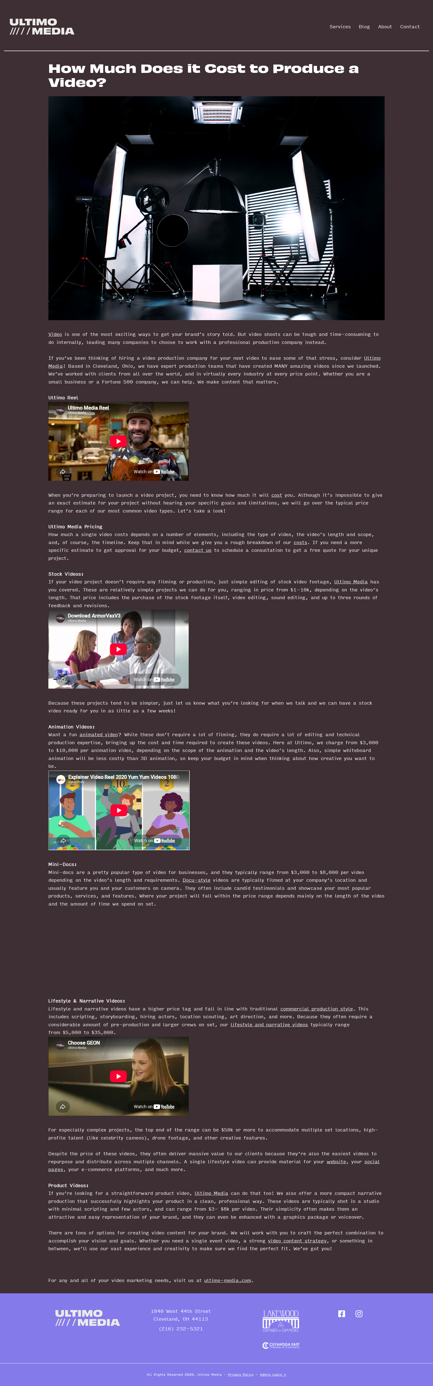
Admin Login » (273, 1374)
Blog (364, 27)
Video (55, 334)
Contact (410, 27)
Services (340, 27)
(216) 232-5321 (181, 1329)
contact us (197, 550)
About (385, 27)
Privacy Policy (241, 1374)
